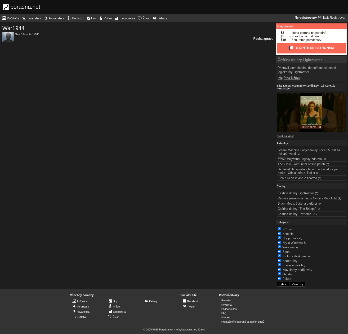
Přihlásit (323, 17)
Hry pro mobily (292, 238)
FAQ (224, 313)
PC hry (287, 229)
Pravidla (226, 300)
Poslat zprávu (263, 38)
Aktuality (282, 143)
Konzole (288, 234)
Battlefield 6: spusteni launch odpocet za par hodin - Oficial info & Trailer (308, 171)
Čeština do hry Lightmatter (300, 60)
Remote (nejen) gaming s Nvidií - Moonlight (307, 198)
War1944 (13, 28)
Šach (286, 252)
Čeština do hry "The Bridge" (297, 209)
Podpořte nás (285, 26)
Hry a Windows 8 (294, 243)
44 (320, 203)
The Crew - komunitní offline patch (301, 164)
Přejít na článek (289, 78)
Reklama (226, 304)
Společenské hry (293, 265)
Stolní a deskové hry (296, 256)
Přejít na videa (285, 136)
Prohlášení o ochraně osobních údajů (242, 321)
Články (281, 186)
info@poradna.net (186, 329)
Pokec (286, 279)
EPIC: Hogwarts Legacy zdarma (300, 159)
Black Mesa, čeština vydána (297, 203)
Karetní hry (290, 261)
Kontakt (225, 317)
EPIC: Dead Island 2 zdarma (297, 178)
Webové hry (290, 247)
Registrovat (337, 17)
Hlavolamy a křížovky (297, 270)
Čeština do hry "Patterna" (295, 214)
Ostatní (287, 274)
